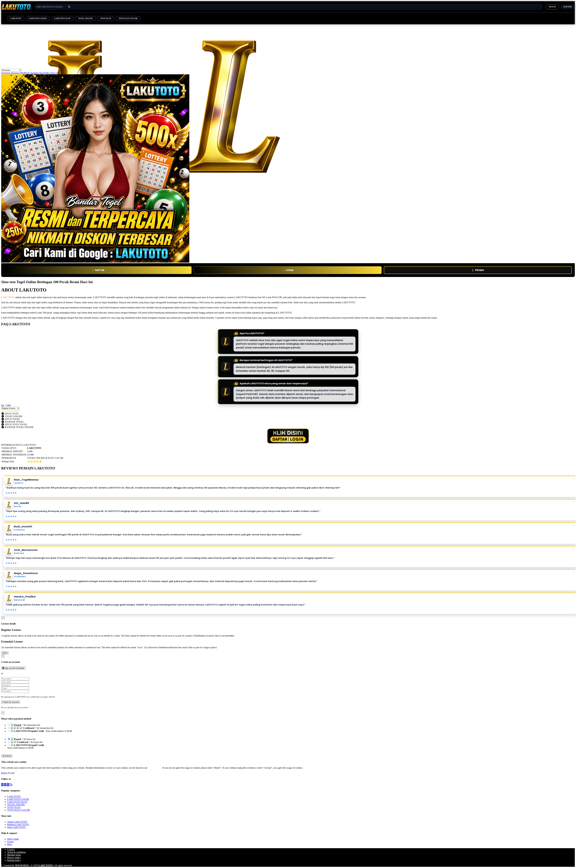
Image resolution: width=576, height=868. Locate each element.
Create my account (10, 702)
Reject (4, 773)
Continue (7, 756)
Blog (9, 844)
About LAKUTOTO (17, 822)
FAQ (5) (54, 73)
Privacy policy (14, 857)
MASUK (552, 7)
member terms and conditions (67, 697)
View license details (10, 411)
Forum (10, 841)
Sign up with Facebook (14, 668)
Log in (31, 707)
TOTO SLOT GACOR (128, 18)
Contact (11, 849)
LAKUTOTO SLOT (62, 18)
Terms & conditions (16, 852)
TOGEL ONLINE (85, 18)
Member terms (14, 855)
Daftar (568, 7)
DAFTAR (99, 270)
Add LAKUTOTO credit (19, 750)
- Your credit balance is (39, 732)
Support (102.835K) (40, 73)
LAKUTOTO (15, 18)
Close (4, 653)
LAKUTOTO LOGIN (38, 18)
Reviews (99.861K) (20, 73)
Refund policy (14, 860)
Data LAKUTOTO (16, 827)
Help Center (13, 839)
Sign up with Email (13, 673)
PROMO (479, 270)
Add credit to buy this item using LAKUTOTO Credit (33, 733)
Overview (6, 73)
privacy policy (154, 768)
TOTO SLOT (105, 18)
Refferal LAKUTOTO (18, 824)
